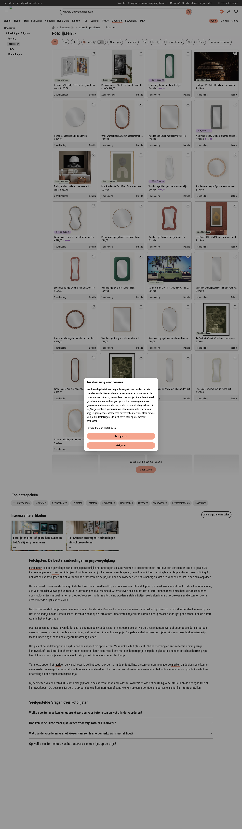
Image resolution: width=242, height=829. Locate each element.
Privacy (90, 428)
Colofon (99, 428)
